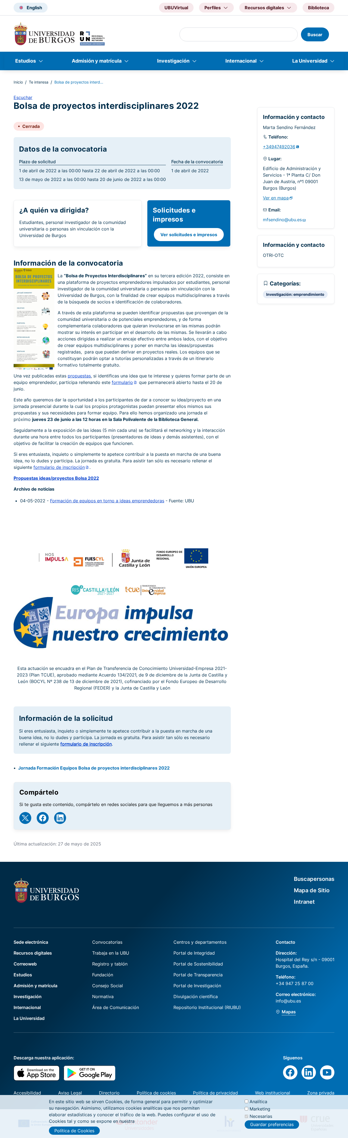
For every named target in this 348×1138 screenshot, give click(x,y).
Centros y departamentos (199, 942)
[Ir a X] (25, 818)
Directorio (109, 1093)
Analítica (258, 1101)
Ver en (276, 198)
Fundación (102, 974)
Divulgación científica (195, 996)
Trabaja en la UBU (110, 953)
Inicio (18, 82)
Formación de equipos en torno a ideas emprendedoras (107, 500)
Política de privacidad (215, 1093)
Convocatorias (107, 942)
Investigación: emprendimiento (295, 294)
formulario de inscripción (86, 744)
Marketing (260, 1109)
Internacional (241, 61)
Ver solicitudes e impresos (188, 234)
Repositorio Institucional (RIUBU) (207, 1007)
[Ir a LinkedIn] (60, 818)
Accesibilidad (27, 1093)
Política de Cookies (74, 1130)
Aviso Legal (70, 1093)
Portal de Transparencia (198, 974)
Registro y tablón (110, 964)
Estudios (25, 61)
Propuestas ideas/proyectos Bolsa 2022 (56, 478)
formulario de (59, 467)
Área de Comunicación (115, 1007)
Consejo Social (107, 985)
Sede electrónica (31, 942)
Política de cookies (156, 1093)
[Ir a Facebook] (43, 818)
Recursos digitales (33, 953)
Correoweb (25, 964)
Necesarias (261, 1116)
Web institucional (272, 1093)
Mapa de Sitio (312, 890)
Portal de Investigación (197, 985)
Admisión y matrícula (97, 61)
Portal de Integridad (194, 953)
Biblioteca (318, 7)
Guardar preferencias (272, 1124)
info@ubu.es (288, 1001)
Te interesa (38, 82)
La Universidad (309, 61)
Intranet (304, 902)
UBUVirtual (176, 7)
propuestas (79, 376)
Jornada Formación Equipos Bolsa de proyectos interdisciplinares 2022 (94, 768)
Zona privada (320, 1093)
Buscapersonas (314, 879)
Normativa (103, 996)
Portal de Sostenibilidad (198, 964)
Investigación (173, 61)
